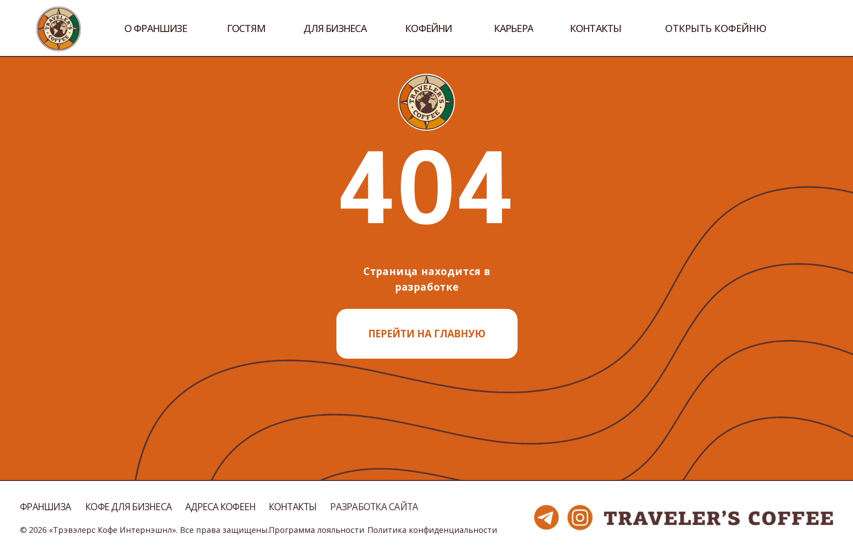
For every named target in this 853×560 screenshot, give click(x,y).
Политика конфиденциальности (432, 529)
